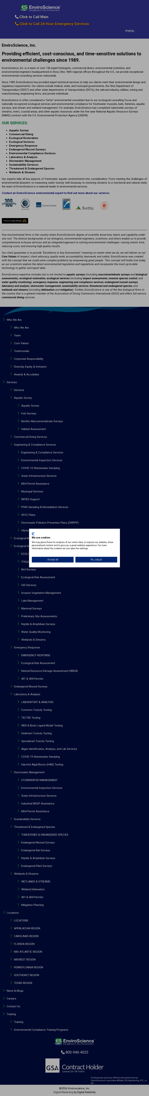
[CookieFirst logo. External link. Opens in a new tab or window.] (33, 533)
